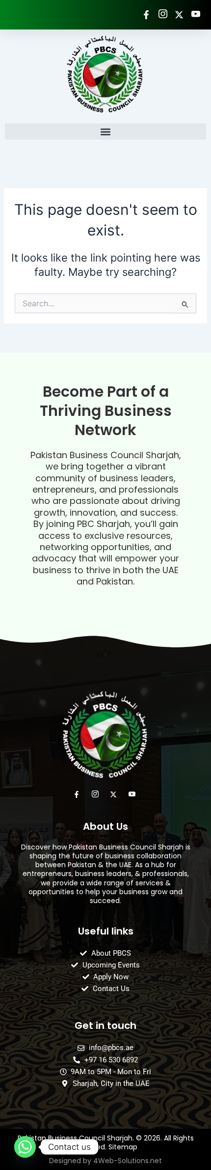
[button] (105, 131)
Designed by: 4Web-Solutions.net (105, 602)
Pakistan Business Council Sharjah (104, 455)
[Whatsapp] (25, 1147)
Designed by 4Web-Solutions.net (105, 1161)
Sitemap (122, 1147)
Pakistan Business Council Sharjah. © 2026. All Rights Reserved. (106, 1142)
